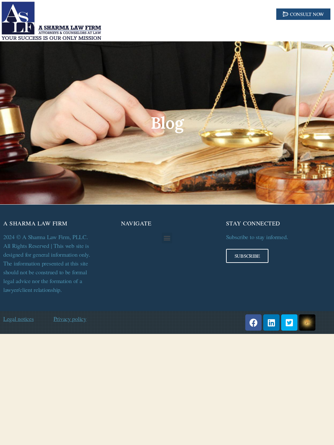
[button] (303, 14)
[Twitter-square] (289, 322)
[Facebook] (253, 322)
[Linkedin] (271, 322)
